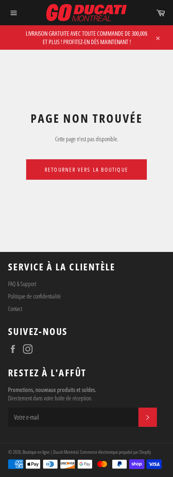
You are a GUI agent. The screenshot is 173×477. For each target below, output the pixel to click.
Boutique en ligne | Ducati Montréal (50, 452)
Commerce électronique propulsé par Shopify (115, 452)
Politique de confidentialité (34, 296)
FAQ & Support (22, 284)
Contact (15, 308)
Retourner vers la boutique (86, 169)
